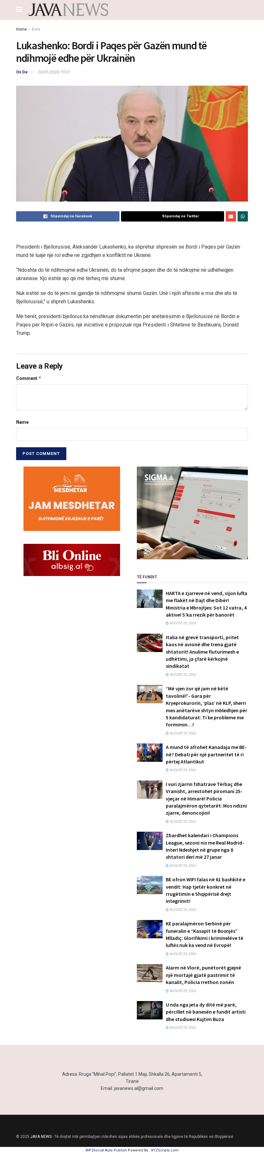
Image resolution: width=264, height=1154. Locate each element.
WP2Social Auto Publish (106, 1150)
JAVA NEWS (41, 1136)
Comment (29, 378)
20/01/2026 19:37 (54, 72)
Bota (36, 29)
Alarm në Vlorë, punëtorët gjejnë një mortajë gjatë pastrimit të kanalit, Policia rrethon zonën (203, 974)
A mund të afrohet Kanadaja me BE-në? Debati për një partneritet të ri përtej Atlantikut (206, 754)
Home (21, 29)
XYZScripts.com (165, 1150)
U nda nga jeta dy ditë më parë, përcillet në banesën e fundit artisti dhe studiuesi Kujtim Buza (206, 1011)
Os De (22, 72)
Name (22, 422)
